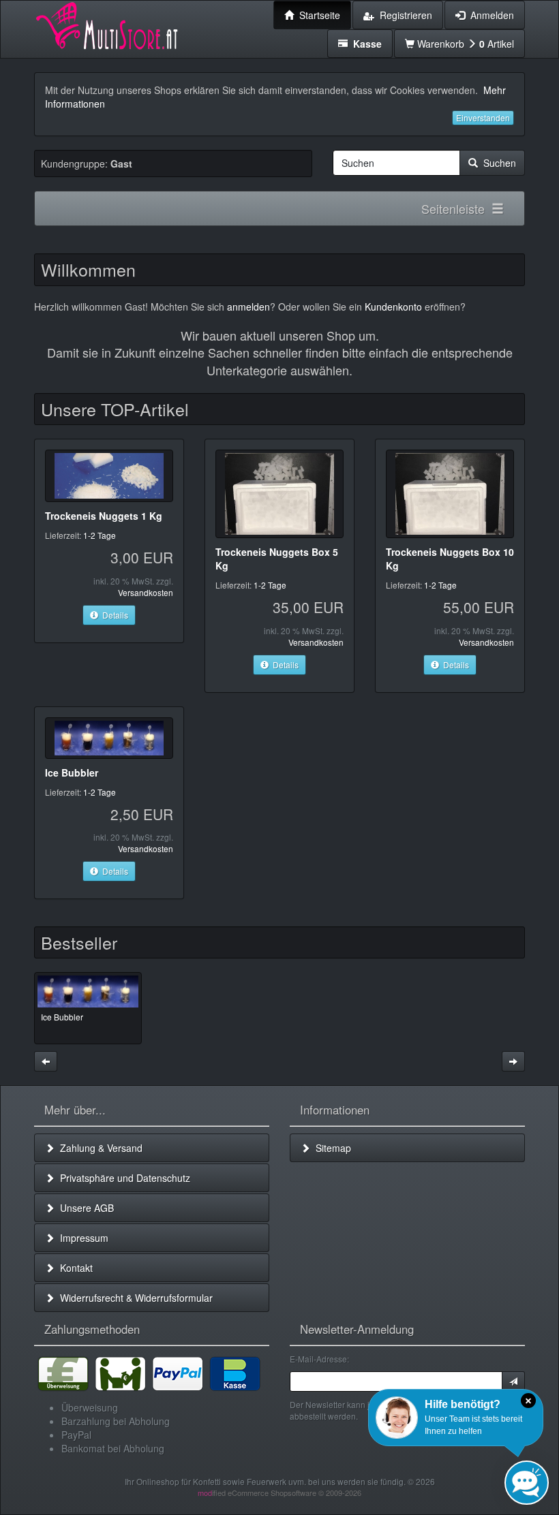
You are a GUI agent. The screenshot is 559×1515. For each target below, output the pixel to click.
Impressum (81, 1238)
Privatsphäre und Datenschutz (122, 1178)
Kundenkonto (393, 306)
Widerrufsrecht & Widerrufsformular (134, 1298)
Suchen (497, 163)
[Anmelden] (513, 1381)
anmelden (248, 306)
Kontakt (74, 1268)
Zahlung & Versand (98, 1148)
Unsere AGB (84, 1208)
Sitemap (330, 1148)
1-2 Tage (99, 535)
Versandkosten (145, 592)
